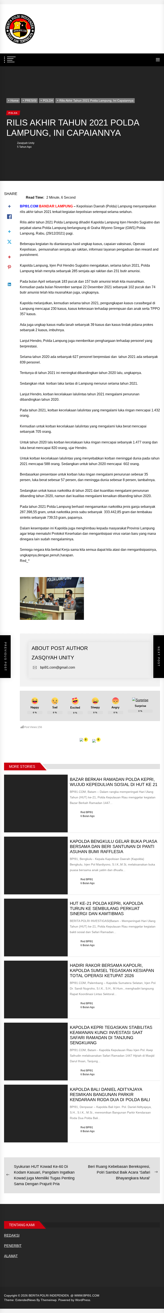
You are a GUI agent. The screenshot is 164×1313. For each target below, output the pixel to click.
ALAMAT (11, 1256)
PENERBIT (13, 1246)
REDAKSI (11, 1235)
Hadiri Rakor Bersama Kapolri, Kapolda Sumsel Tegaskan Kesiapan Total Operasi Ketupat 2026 (112, 970)
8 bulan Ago (88, 1131)
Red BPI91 (87, 812)
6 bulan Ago (88, 816)
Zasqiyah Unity (25, 143)
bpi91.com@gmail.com (57, 667)
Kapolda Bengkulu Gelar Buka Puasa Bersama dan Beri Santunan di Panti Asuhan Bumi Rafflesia (113, 846)
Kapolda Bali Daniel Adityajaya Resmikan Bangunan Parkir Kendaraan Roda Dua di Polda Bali (110, 1094)
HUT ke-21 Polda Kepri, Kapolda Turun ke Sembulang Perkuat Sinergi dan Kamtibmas (106, 908)
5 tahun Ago (24, 146)
